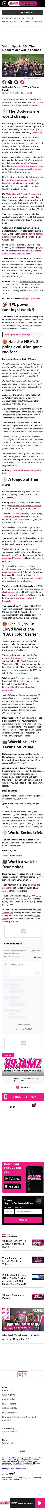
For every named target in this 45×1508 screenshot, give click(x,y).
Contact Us (7, 1390)
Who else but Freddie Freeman (22, 194)
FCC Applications (10, 1413)
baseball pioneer (12, 516)
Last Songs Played (9, 18)
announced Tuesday (12, 558)
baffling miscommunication (21, 169)
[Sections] (4, 3)
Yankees (36, 298)
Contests (30, 18)
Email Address (20, 1207)
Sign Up (23, 1220)
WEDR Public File (9, 1408)
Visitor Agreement (9, 1461)
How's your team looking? (17, 334)
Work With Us (8, 1395)
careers (15, 1465)
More (27, 22)
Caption (37, 74)
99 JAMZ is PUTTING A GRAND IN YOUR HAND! (14, 1244)
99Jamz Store (37, 22)
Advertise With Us (10, 1431)
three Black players (14, 658)
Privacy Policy (27, 1461)
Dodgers (26, 298)
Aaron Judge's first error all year (27, 166)
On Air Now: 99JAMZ (23, 1071)
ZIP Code (7, 1207)
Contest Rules (8, 1399)
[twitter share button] (10, 82)
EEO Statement (9, 1404)
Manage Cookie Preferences (14, 1468)
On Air (21, 18)
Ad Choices (35, 1463)
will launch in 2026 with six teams (25, 505)
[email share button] (16, 82)
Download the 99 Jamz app (12, 1167)
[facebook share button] (4, 82)
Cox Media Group (15, 1458)
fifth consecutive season (31, 281)
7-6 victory (37, 132)
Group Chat (6, 22)
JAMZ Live (18, 22)
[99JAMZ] (23, 3)
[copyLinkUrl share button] (22, 82)
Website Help (8, 1443)
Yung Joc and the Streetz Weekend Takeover (12, 1261)
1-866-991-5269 (24, 1097)
